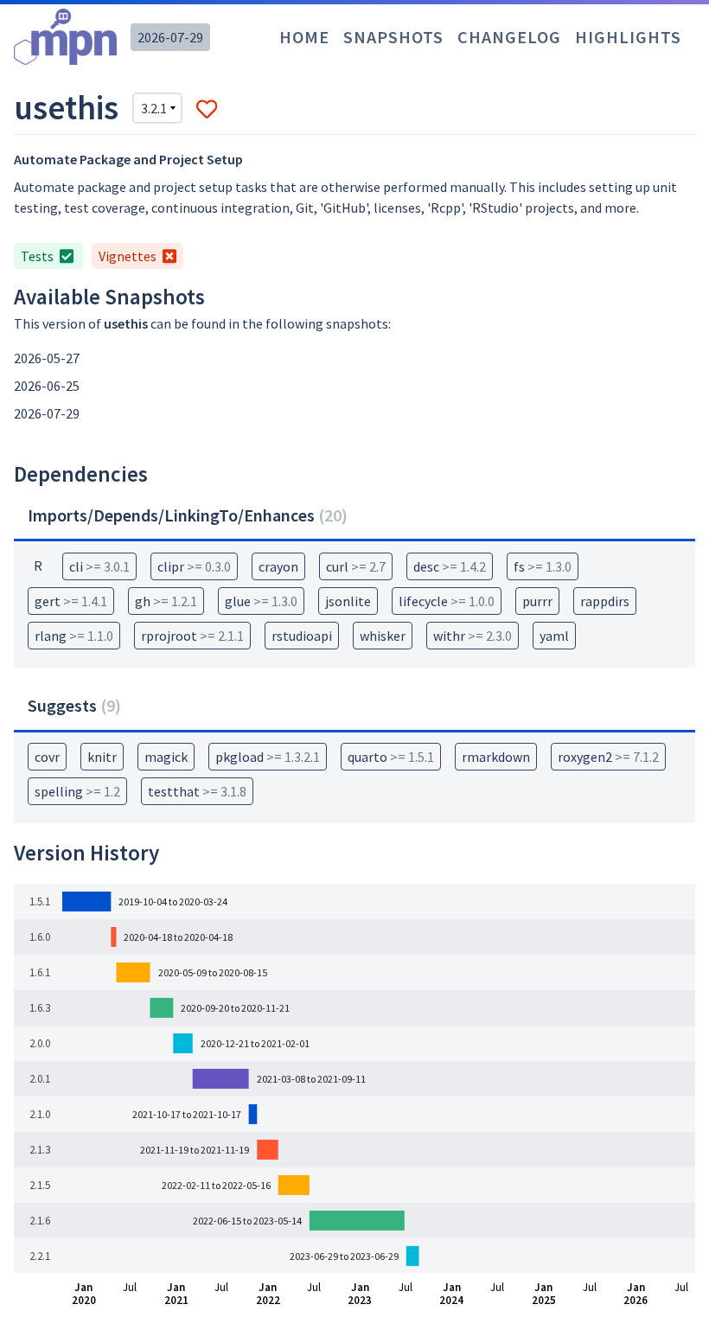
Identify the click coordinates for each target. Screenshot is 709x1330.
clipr (194, 566)
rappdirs (604, 601)
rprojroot (192, 635)
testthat (197, 791)
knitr (102, 756)
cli (99, 566)
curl (356, 566)
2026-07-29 (170, 37)
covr (47, 756)
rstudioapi (301, 635)
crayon (278, 566)
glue (261, 601)
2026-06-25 (47, 385)
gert (71, 601)
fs (543, 566)
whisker (383, 635)
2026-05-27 (47, 358)
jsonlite (348, 601)
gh (166, 601)
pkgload (267, 756)
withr (472, 635)
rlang (74, 635)
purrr (537, 601)
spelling (77, 791)
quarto (391, 756)
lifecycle (447, 601)
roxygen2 (608, 756)
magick (166, 756)
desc (449, 566)
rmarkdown (496, 756)
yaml (554, 635)
